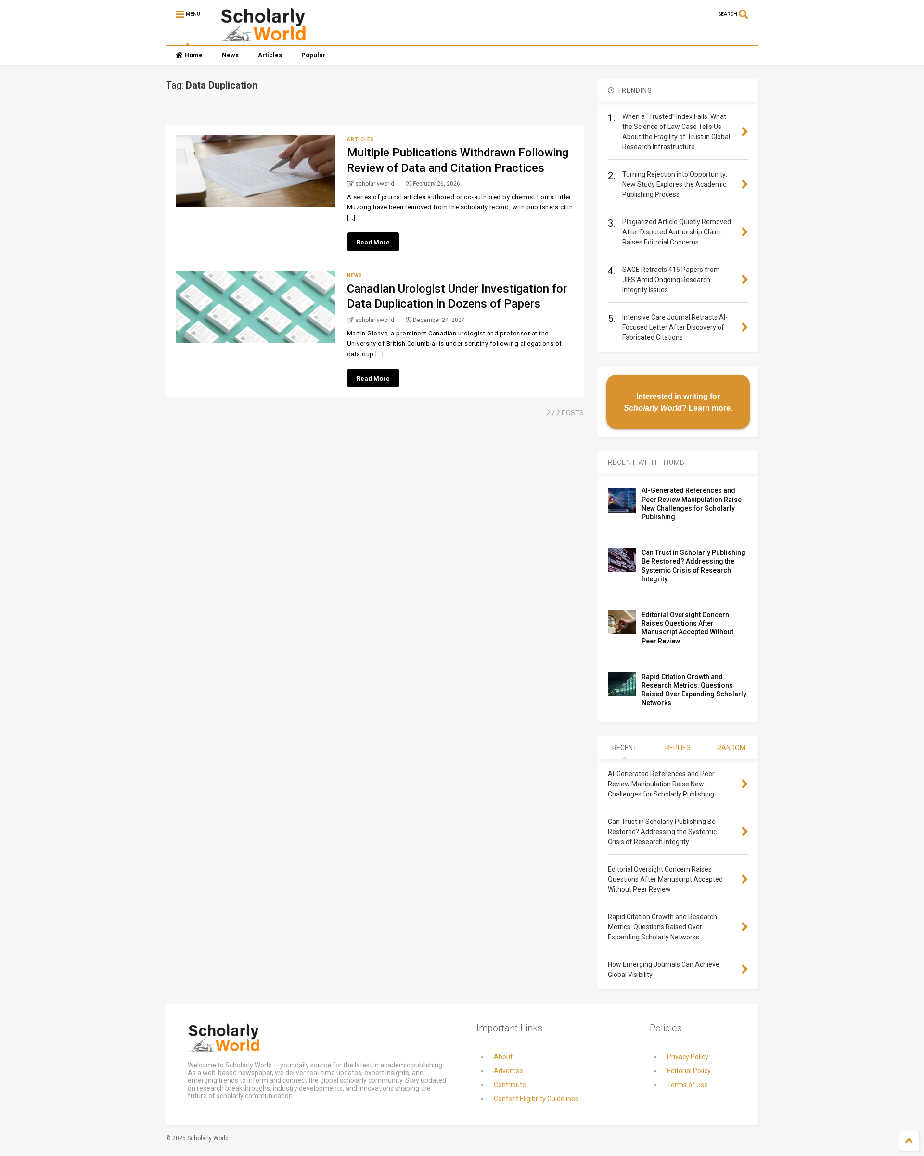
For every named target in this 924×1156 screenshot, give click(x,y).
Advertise (508, 1071)
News (230, 55)
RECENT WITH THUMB (646, 462)
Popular (313, 55)
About (503, 1057)
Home (193, 55)
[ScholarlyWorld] (258, 38)
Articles (270, 55)
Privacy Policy (687, 1057)
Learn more (710, 407)
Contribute (510, 1085)
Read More (373, 242)
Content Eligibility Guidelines (536, 1099)
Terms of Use (687, 1085)
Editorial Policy (689, 1071)
